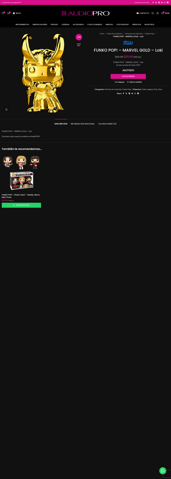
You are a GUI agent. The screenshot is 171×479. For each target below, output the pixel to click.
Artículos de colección (133, 33)
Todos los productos (115, 33)
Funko (144, 89)
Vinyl (160, 89)
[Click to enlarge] (6, 109)
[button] (162, 470)
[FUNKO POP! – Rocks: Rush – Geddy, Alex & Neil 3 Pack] (21, 173)
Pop (155, 89)
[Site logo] (86, 13)
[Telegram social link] (167, 2)
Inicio (102, 33)
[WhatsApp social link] (164, 2)
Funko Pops (149, 33)
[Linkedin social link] (162, 2)
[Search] (152, 13)
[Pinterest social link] (159, 2)
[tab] (61, 122)
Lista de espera (128, 76)
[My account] (157, 13)
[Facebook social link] (153, 2)
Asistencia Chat (23, 205)
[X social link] (155, 2)
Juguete (150, 89)
